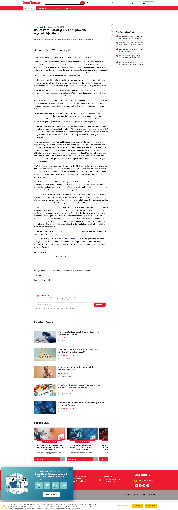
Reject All (137, 505)
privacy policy (71, 308)
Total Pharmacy (67, 8)
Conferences (105, 3)
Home (128, 494)
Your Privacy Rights (79, 481)
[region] (89, 506)
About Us (135, 494)
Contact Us (151, 494)
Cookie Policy (80, 508)
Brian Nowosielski (66, 338)
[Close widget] (70, 469)
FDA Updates (58, 8)
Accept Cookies (150, 505)
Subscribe (99, 304)
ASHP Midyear (49, 8)
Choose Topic (28, 8)
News (143, 494)
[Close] (175, 506)
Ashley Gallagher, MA (67, 355)
